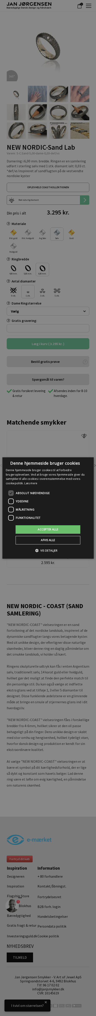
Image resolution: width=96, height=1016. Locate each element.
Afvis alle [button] (48, 540)
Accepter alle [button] (48, 529)
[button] (48, 550)
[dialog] (48, 508)
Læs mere (30, 483)
